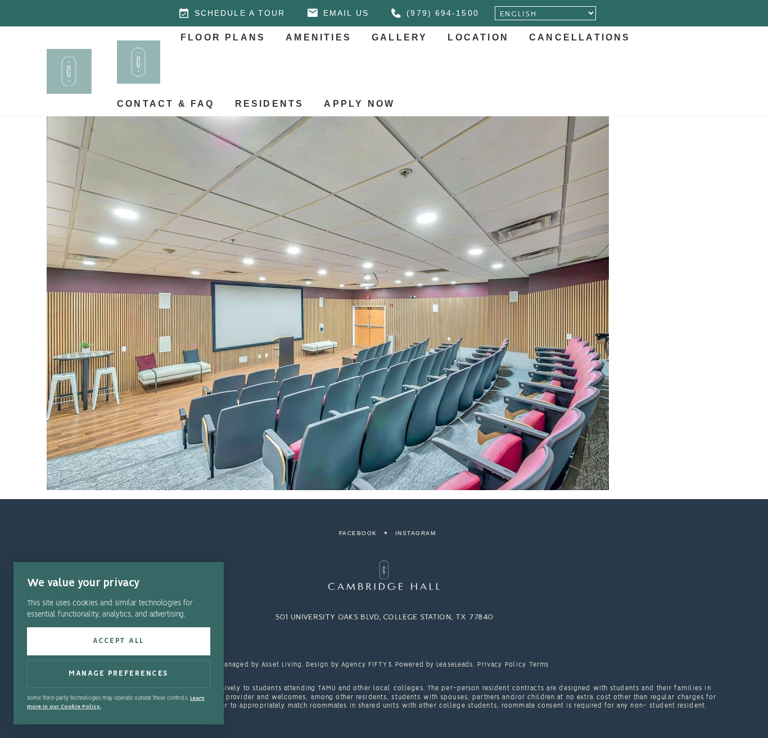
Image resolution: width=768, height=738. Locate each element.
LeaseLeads (454, 665)
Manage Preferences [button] (119, 673)
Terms (539, 665)
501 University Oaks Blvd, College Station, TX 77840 (384, 617)
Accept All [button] (118, 641)
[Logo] (384, 575)
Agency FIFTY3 (366, 665)
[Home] (138, 62)
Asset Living (281, 665)
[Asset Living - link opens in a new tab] (384, 644)
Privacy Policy (502, 665)
